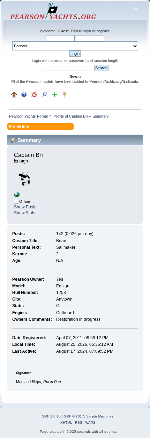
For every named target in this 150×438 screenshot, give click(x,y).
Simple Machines (99, 416)
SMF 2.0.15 (51, 416)
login (87, 31)
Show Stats (24, 212)
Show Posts (25, 207)
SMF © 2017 (74, 416)
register (103, 31)
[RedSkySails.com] (17, 195)
